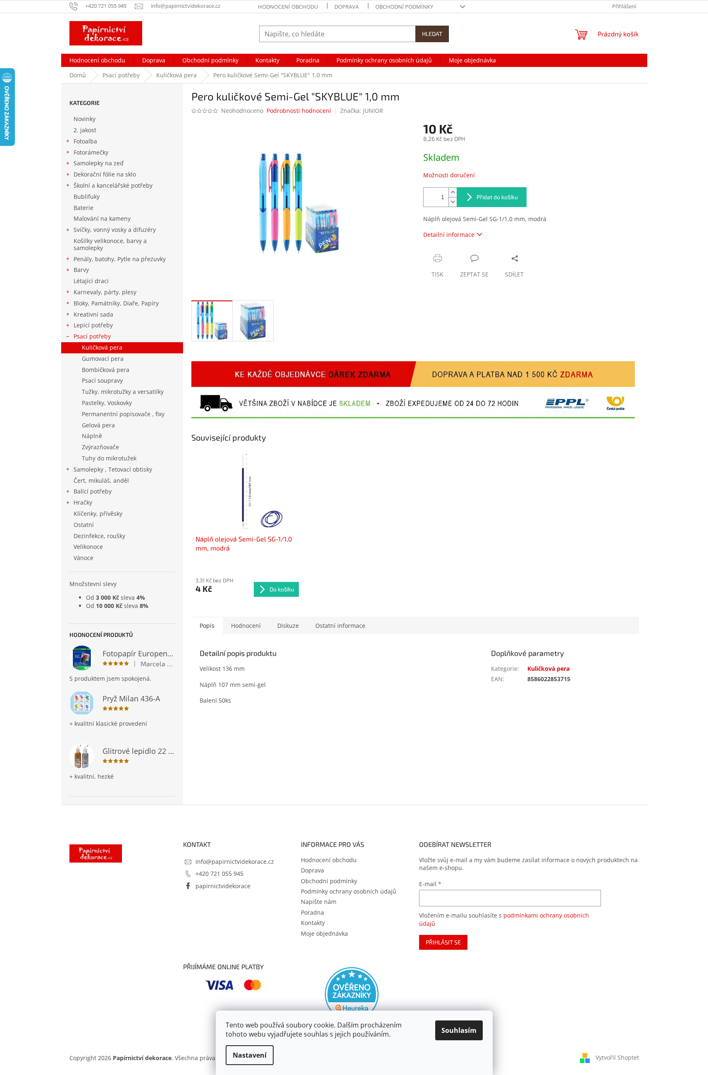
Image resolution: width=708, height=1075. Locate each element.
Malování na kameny (102, 218)
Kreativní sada (93, 314)
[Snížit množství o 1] (452, 202)
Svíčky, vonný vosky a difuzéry (115, 230)
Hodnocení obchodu (288, 6)
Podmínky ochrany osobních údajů (348, 891)
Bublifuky (87, 196)
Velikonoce (88, 547)
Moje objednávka (324, 933)
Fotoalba (85, 141)
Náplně (92, 436)
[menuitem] (97, 60)
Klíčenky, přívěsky (98, 513)
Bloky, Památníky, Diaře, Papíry (116, 303)
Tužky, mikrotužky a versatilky (123, 392)
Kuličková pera (102, 347)
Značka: (361, 110)
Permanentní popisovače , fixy (123, 414)
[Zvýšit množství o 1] (452, 192)
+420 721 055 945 (219, 873)
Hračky (83, 502)
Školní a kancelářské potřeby (113, 185)
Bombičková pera (105, 370)
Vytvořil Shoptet (617, 1057)
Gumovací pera (103, 358)
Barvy (81, 270)
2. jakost (85, 130)
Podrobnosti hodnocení (299, 110)
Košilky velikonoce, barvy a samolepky (110, 244)
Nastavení (250, 1055)
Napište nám (318, 902)
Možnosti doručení (449, 175)
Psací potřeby (92, 336)
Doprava (346, 6)
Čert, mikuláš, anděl (101, 480)
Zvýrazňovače (100, 447)
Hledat (432, 33)
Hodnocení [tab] (246, 625)
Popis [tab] (207, 625)
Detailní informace (448, 234)
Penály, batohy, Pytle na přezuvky (120, 259)
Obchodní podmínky (404, 6)
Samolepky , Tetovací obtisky (113, 469)
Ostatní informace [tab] (340, 625)
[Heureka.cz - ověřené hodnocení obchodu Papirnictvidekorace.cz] (352, 994)
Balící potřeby (93, 491)
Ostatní (84, 525)
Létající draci (91, 281)
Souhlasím (459, 1030)
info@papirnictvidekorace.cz (234, 861)
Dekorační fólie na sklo (105, 174)
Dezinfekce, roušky (99, 536)
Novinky (84, 119)
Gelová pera (98, 425)
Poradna (312, 912)
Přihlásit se (443, 942)
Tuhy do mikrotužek (109, 458)
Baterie (83, 208)
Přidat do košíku (497, 196)
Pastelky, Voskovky (107, 403)
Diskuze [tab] (288, 625)
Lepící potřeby (93, 325)
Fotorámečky (91, 152)
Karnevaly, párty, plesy (105, 292)
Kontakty (313, 923)
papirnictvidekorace (222, 886)
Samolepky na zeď (99, 163)
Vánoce (83, 558)
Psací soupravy (102, 380)
